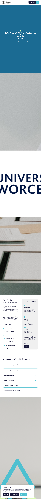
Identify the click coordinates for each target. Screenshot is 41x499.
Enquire (26, 346)
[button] (37, 2)
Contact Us (32, 2)
